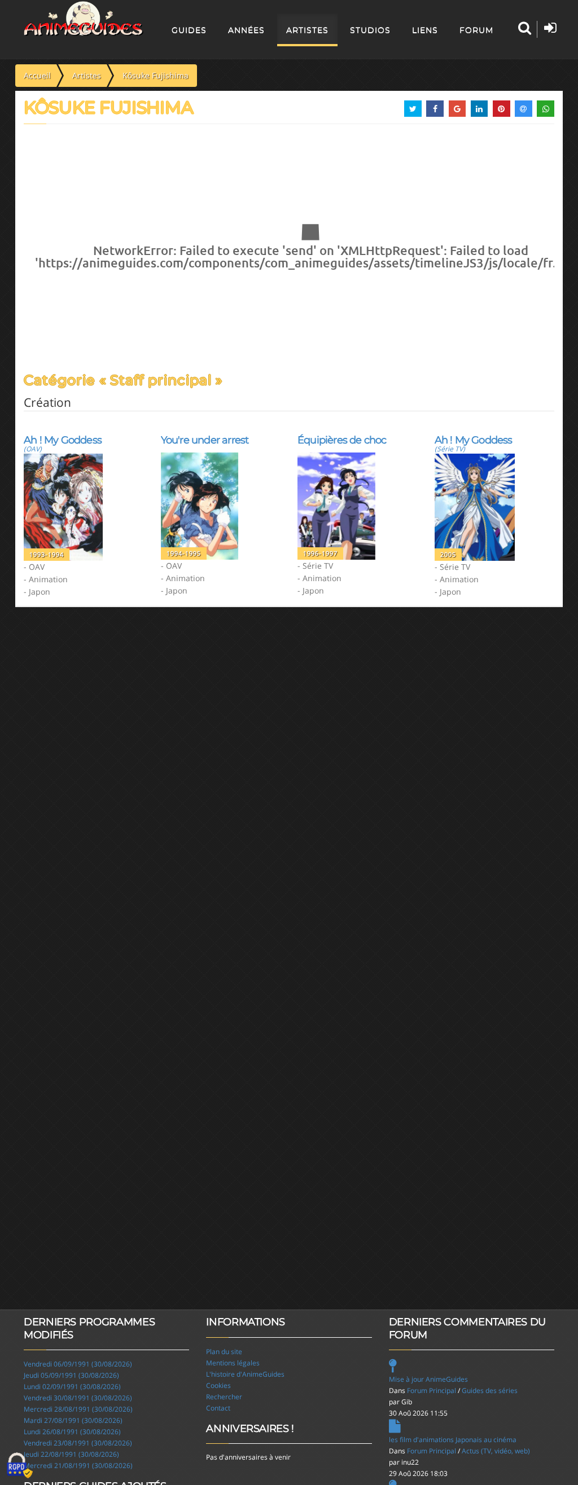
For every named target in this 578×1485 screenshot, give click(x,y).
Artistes (307, 30)
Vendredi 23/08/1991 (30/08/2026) (78, 1443)
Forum (476, 30)
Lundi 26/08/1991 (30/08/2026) (72, 1431)
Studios (370, 30)
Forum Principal (431, 1390)
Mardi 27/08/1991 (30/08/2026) (73, 1420)
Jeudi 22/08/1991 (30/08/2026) (71, 1454)
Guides (189, 30)
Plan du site (224, 1351)
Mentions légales (233, 1363)
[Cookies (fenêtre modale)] (20, 1466)
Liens (425, 30)
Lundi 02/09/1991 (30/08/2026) (72, 1386)
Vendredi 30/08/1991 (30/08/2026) (78, 1398)
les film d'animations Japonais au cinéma (452, 1439)
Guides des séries (490, 1390)
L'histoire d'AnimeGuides (245, 1374)
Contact (218, 1408)
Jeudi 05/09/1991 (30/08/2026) (71, 1375)
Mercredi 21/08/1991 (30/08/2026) (78, 1465)
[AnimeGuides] (84, 18)
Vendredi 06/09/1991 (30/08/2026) (78, 1364)
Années (246, 30)
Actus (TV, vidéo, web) (496, 1451)
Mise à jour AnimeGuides (428, 1379)
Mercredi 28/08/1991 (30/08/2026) (78, 1409)
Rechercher (224, 1396)
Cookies (218, 1385)
